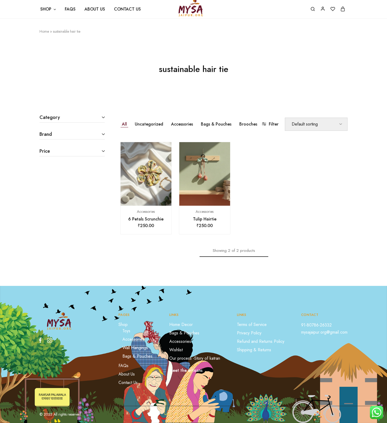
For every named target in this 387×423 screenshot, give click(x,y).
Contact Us (127, 9)
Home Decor (181, 324)
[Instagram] (48, 341)
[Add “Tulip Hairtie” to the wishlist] (211, 198)
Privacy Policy (249, 333)
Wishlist (176, 350)
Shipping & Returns (254, 350)
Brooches (248, 124)
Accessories (182, 124)
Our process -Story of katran (194, 358)
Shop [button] (45, 9)
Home (44, 31)
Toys (126, 331)
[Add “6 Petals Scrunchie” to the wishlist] (152, 198)
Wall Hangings (135, 348)
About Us (95, 9)
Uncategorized (149, 124)
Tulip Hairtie (204, 219)
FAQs (70, 9)
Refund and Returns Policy (260, 341)
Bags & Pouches (216, 124)
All (124, 124)
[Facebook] (41, 341)
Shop (123, 324)
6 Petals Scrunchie (145, 219)
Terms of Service (252, 324)
